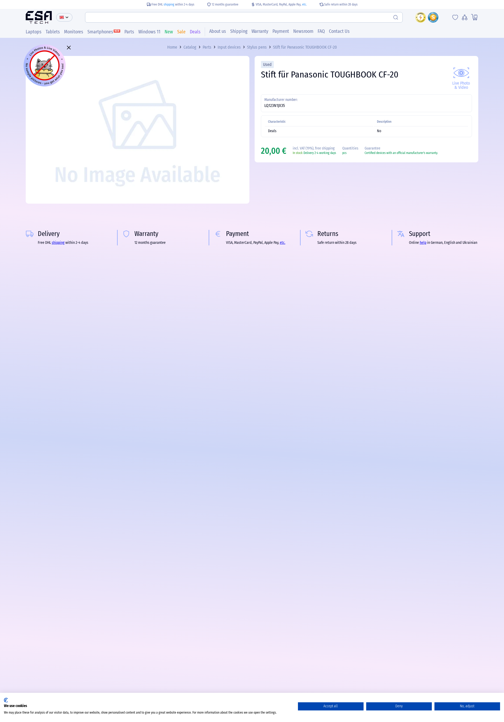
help (423, 242)
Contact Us (339, 31)
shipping (169, 4)
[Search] (396, 17)
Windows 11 (149, 32)
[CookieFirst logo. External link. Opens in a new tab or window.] (6, 700)
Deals (195, 32)
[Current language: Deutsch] (64, 17)
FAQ (321, 31)
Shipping (238, 31)
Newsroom (303, 31)
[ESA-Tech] (39, 17)
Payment (280, 31)
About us (217, 31)
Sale (181, 32)
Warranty (259, 31)
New (169, 32)
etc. (304, 4)
